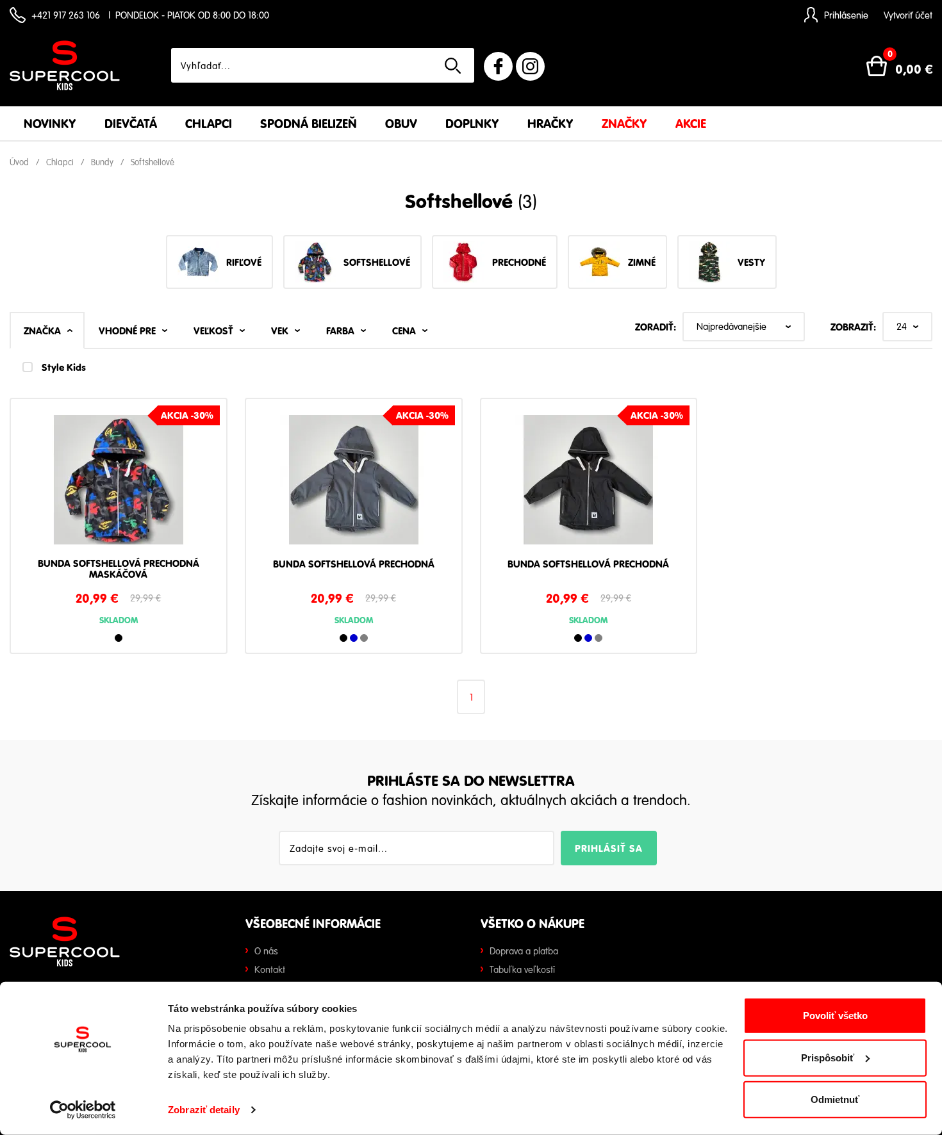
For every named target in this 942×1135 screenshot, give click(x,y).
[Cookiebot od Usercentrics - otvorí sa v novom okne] (83, 1110)
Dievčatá (130, 123)
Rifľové (243, 262)
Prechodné (519, 262)
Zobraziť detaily (204, 1109)
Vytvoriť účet (908, 14)
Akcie (690, 123)
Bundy (102, 162)
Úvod (19, 162)
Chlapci (208, 123)
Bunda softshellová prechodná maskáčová (118, 569)
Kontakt (269, 969)
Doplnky (472, 123)
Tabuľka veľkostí (522, 969)
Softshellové (152, 162)
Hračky (550, 123)
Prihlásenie (846, 14)
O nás (266, 950)
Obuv (401, 123)
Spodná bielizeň (308, 123)
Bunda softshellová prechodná (353, 564)
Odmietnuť (835, 1099)
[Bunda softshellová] (118, 484)
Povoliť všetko (835, 1015)
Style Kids (64, 367)
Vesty (751, 262)
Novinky (50, 123)
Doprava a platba (524, 950)
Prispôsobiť (827, 1057)
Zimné (642, 262)
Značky (624, 123)
